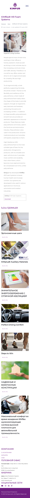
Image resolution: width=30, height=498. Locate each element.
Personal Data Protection (9, 492)
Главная (3, 24)
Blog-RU (5, 237)
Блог (9, 24)
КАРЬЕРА (4, 455)
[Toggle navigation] (27, 6)
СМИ (2, 458)
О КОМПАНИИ (6, 452)
